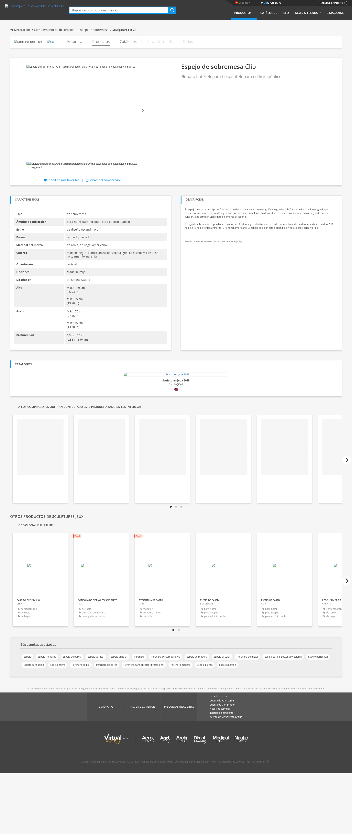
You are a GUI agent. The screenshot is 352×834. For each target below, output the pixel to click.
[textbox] (118, 10)
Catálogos (268, 13)
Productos (243, 13)
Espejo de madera (197, 656)
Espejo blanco (205, 665)
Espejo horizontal (318, 656)
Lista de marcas (219, 696)
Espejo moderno (47, 656)
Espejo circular (222, 656)
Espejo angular (119, 656)
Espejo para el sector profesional (283, 656)
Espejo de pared (72, 656)
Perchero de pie (81, 665)
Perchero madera (180, 665)
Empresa (74, 41)
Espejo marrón (227, 665)
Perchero (139, 656)
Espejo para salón (34, 665)
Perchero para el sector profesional (144, 665)
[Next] (142, 110)
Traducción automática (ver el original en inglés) (213, 241)
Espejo (27, 656)
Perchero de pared (106, 665)
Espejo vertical (96, 656)
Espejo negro (57, 665)
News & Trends (306, 13)
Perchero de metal (247, 656)
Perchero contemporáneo (165, 656)
